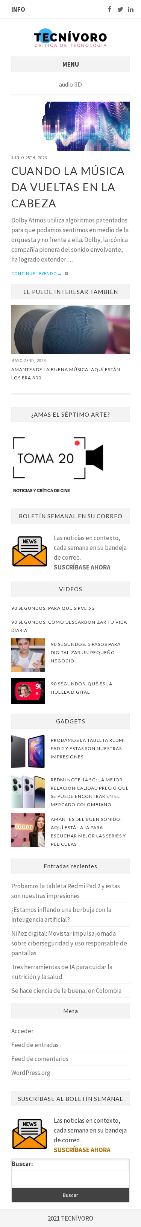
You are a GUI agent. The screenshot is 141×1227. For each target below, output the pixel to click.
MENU (70, 64)
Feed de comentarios (39, 1059)
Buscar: (22, 1164)
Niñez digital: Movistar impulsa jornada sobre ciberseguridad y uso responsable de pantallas (69, 943)
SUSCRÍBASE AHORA (82, 567)
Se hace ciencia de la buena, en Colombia (66, 990)
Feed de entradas (35, 1045)
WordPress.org (30, 1073)
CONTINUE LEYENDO (36, 273)
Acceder (22, 1031)
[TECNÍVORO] (70, 37)
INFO (18, 9)
